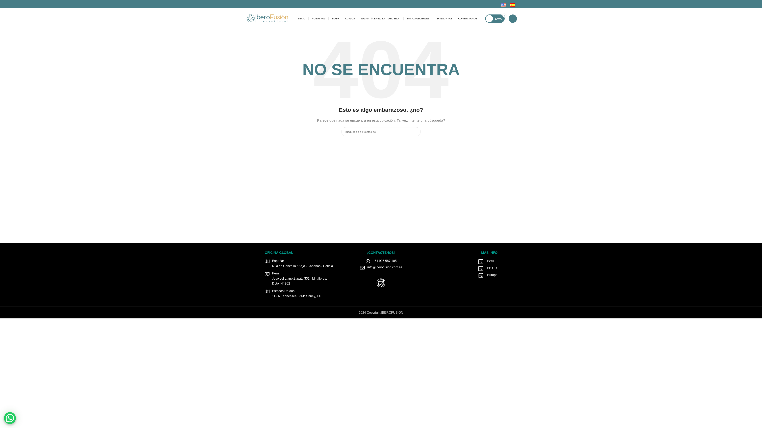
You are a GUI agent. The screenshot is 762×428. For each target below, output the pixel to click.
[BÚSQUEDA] (416, 131)
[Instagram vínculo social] (252, 4)
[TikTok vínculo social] (261, 4)
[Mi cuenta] (513, 19)
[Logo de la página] (267, 18)
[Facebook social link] (247, 4)
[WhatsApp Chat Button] (10, 418)
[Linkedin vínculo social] (256, 4)
